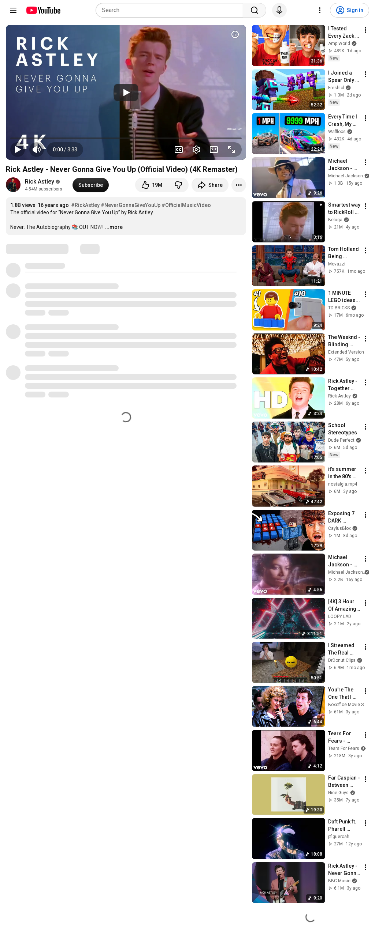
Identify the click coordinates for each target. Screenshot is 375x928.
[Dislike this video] (178, 185)
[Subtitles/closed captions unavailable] (179, 149)
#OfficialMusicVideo (186, 205)
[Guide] (13, 10)
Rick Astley (39, 181)
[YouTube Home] (43, 10)
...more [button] (114, 227)
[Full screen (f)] (231, 149)
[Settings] (319, 10)
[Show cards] (235, 34)
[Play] (126, 92)
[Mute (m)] (36, 149)
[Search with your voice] (279, 10)
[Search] (254, 10)
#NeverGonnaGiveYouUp (130, 205)
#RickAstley (85, 205)
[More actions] (238, 185)
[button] (65, 149)
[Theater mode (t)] (214, 149)
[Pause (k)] (17, 149)
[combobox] (171, 10)
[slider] (126, 138)
